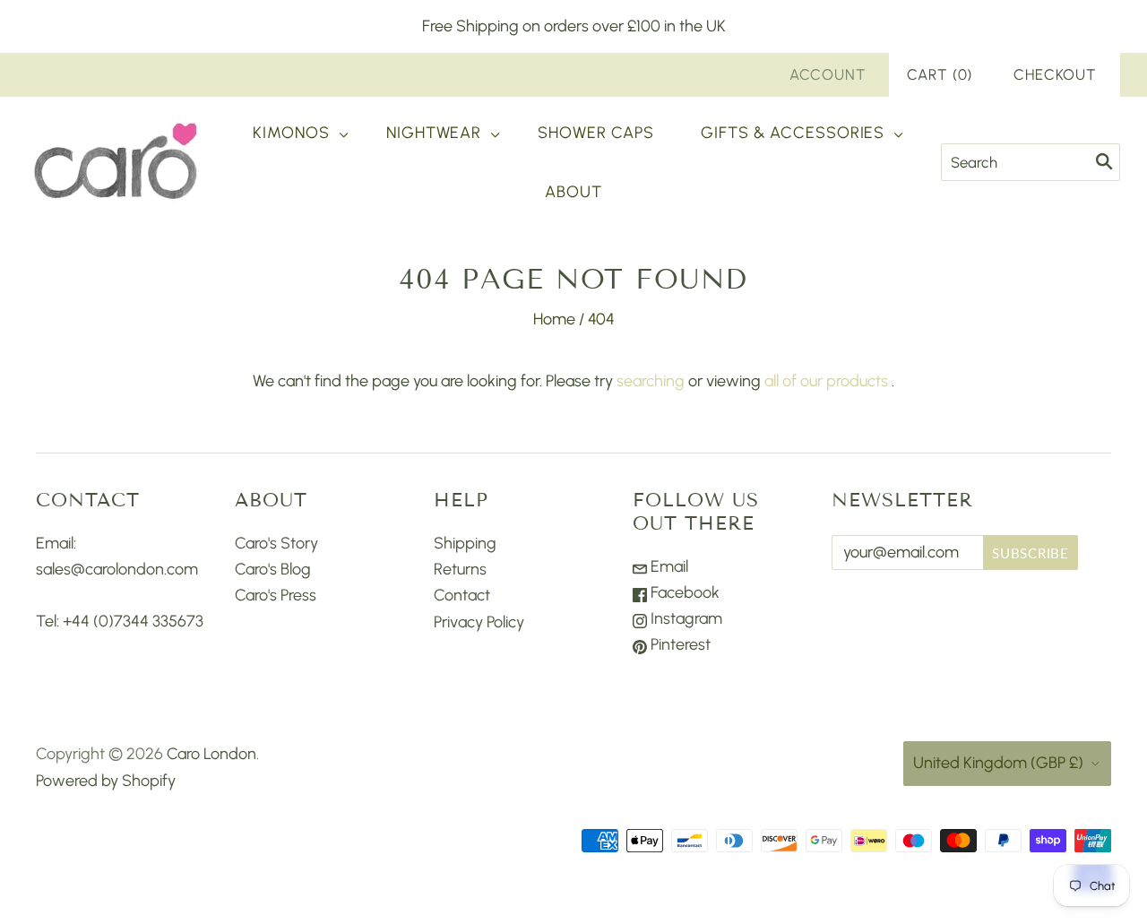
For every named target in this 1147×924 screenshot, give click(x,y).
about (573, 192)
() (940, 74)
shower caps (596, 132)
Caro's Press (275, 595)
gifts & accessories (792, 132)
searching (651, 381)
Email (667, 566)
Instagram (684, 618)
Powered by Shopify (106, 780)
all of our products (826, 381)
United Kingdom (998, 763)
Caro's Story (276, 543)
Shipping (465, 543)
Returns (460, 569)
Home (554, 319)
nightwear (433, 132)
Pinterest (679, 644)
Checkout (1055, 74)
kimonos (291, 132)
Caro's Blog (273, 569)
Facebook (683, 592)
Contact (462, 595)
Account (828, 74)
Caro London (211, 754)
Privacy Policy (479, 622)
